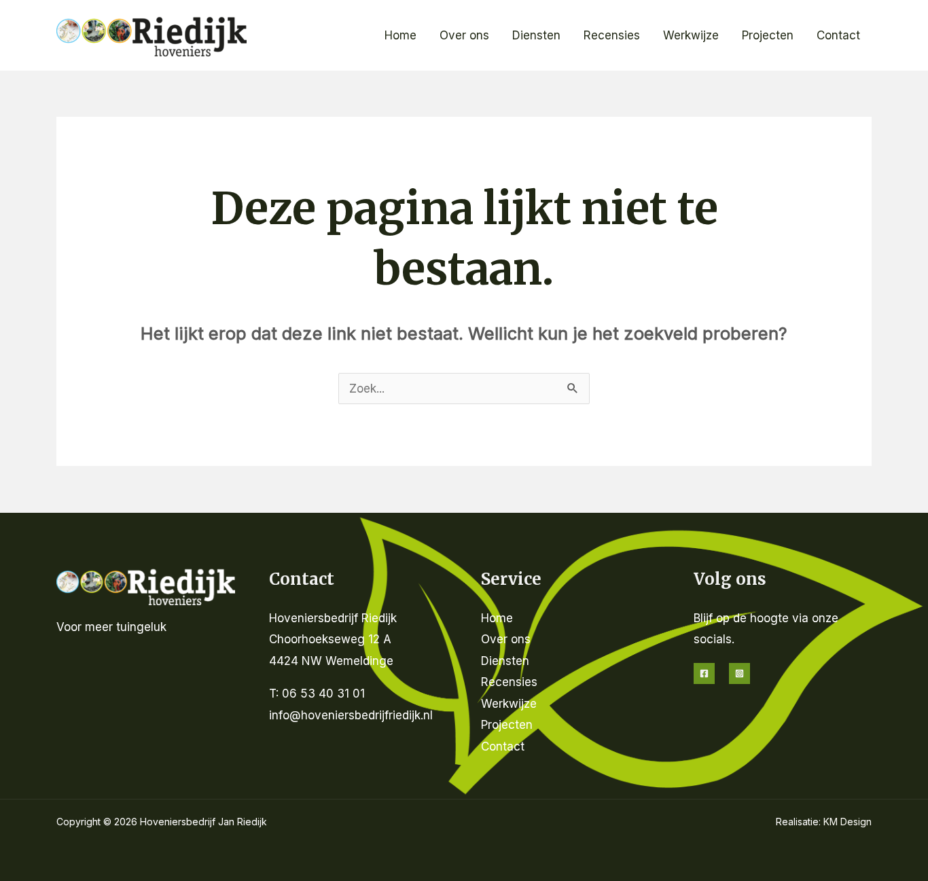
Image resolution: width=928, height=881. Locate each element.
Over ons (464, 35)
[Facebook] (704, 673)
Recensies (612, 35)
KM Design (847, 821)
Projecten (767, 35)
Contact (838, 35)
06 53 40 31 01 (323, 693)
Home (400, 35)
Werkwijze (691, 35)
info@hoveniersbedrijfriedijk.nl (351, 715)
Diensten (536, 35)
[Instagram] (739, 673)
